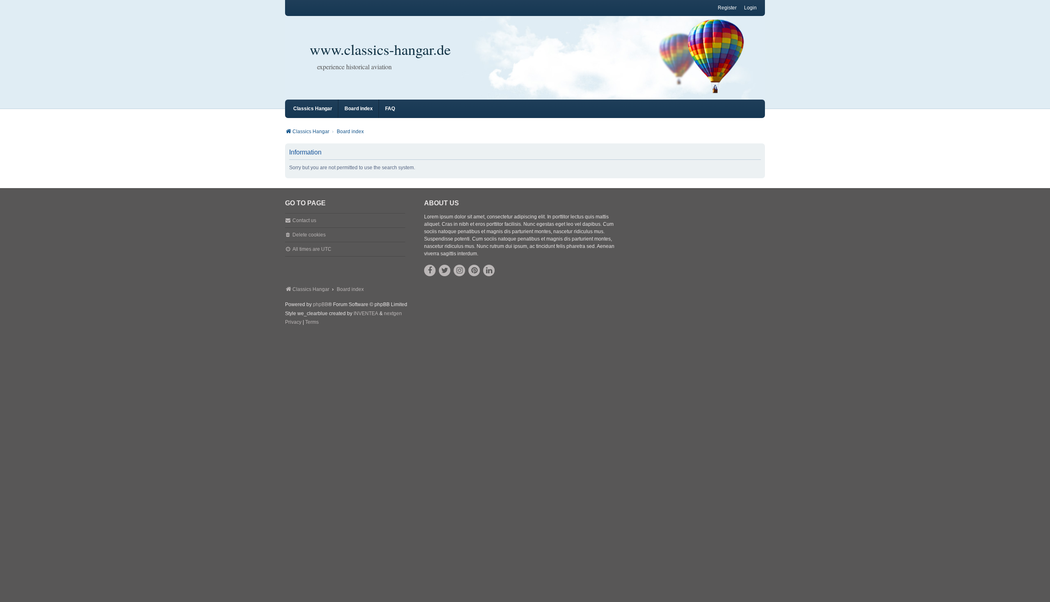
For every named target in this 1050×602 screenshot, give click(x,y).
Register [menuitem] (727, 8)
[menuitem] (293, 322)
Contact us (304, 220)
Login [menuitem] (750, 8)
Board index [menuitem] (359, 108)
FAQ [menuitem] (390, 108)
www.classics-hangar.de (380, 49)
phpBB (320, 304)
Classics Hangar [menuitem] (312, 108)
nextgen (393, 313)
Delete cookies (309, 235)
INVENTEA (366, 313)
